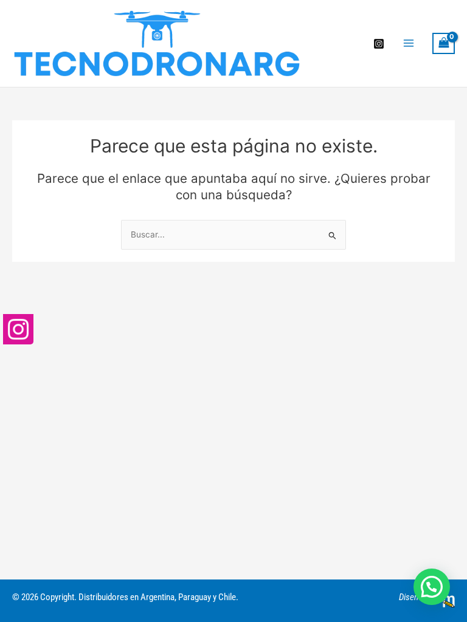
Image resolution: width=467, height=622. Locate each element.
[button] (431, 587)
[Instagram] (378, 43)
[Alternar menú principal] (408, 43)
